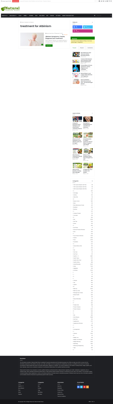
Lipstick (75, 284)
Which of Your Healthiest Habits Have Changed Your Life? (88, 157)
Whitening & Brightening (78, 345)
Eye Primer (75, 227)
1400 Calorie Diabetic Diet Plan (80, 186)
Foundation (75, 241)
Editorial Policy (60, 394)
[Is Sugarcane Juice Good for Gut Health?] (88, 165)
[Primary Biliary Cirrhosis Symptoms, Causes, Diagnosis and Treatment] (76, 68)
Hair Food (75, 254)
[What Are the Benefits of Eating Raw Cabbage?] (77, 165)
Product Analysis (76, 306)
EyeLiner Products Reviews (79, 229)
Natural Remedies (77, 298)
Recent (82, 47)
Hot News (58, 15)
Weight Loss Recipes (77, 339)
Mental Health (76, 294)
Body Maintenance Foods (78, 205)
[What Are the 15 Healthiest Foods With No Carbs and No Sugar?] (77, 135)
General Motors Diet (77, 245)
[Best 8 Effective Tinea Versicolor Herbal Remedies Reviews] (76, 54)
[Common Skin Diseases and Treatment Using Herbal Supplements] (76, 60)
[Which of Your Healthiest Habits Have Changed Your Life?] (88, 151)
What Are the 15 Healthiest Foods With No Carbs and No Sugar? (77, 141)
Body (74, 203)
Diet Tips (75, 221)
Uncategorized (76, 329)
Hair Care (75, 251)
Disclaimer (59, 388)
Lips (74, 282)
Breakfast (75, 207)
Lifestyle (75, 280)
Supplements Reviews (78, 323)
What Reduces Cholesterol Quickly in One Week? (77, 156)
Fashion (52, 15)
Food (20, 15)
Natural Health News (50, 33)
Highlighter (75, 268)
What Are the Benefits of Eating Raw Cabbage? (77, 171)
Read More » (49, 45)
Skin (74, 315)
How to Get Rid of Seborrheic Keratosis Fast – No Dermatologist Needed (87, 81)
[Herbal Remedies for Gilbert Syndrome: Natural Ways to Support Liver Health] (88, 135)
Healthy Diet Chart (77, 260)
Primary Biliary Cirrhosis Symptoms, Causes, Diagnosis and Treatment (86, 67)
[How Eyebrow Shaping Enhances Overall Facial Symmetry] (88, 119)
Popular (74, 47)
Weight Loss (75, 337)
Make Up (75, 288)
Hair (74, 249)
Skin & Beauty (13, 15)
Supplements (76, 321)
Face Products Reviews (78, 235)
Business (75, 209)
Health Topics (76, 258)
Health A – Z (76, 256)
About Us (59, 386)
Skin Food (75, 319)
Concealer (75, 215)
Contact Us (59, 392)
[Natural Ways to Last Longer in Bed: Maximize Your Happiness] (76, 75)
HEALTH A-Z (4, 15)
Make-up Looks (76, 290)
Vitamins (31, 15)
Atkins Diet (75, 197)
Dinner (74, 223)
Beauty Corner (76, 201)
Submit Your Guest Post (68, 15)
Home (22, 22)
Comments (90, 47)
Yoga (36, 15)
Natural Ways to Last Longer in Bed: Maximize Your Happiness (86, 75)
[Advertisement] (75, 7)
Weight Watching (76, 341)
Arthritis (75, 194)
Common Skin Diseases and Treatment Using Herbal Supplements (86, 60)
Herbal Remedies (76, 264)
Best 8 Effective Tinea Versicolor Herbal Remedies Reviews (86, 54)
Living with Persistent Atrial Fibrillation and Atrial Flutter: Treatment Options (77, 125)
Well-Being (42, 15)
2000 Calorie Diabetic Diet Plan (80, 188)
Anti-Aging (75, 192)
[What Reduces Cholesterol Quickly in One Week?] (77, 151)
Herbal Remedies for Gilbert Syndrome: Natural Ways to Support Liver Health (87, 141)
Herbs (25, 15)
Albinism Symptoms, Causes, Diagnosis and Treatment (55, 37)
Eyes (74, 231)
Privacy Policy (60, 390)
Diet (47, 15)
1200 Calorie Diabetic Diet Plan (79, 184)
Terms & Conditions (61, 396)
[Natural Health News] (10, 8)
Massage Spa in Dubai (78, 292)
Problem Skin (76, 304)
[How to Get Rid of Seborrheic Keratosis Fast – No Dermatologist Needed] (76, 81)
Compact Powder (77, 213)
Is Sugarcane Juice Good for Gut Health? (87, 171)
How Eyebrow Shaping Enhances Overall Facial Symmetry (31, 1)
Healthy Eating (76, 262)
